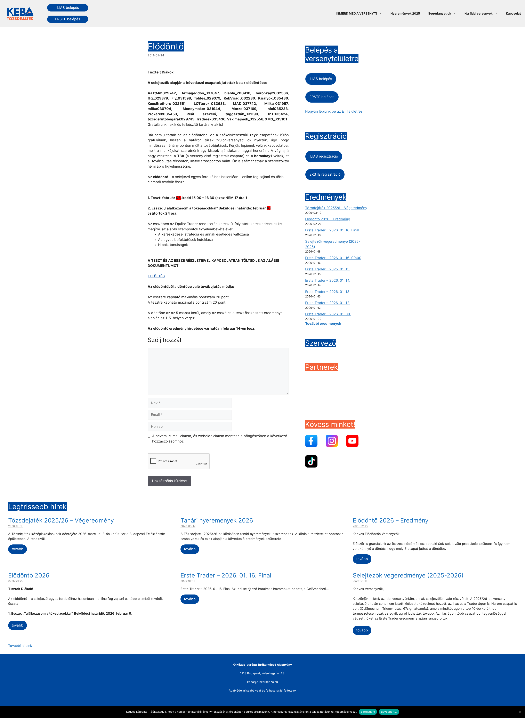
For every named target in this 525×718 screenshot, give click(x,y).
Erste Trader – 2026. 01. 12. (327, 303)
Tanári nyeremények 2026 (216, 520)
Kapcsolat (513, 13)
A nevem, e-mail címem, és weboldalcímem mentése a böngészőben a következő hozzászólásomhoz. (219, 438)
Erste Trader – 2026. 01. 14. (327, 280)
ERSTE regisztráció (324, 174)
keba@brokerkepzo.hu (262, 682)
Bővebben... (389, 711)
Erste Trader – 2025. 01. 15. (327, 269)
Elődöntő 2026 (28, 575)
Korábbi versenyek (479, 13)
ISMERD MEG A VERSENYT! (356, 13)
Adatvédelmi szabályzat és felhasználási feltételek (262, 690)
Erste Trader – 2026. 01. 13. (327, 292)
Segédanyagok (439, 13)
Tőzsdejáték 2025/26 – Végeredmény (336, 208)
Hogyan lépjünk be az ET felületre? (334, 111)
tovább (17, 549)
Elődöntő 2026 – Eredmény (327, 219)
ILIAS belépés (67, 8)
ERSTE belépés (67, 19)
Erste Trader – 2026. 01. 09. (328, 314)
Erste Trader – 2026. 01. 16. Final (332, 230)
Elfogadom (368, 711)
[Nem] (520, 712)
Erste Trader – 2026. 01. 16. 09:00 (333, 258)
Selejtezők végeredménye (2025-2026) (408, 575)
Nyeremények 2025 (405, 13)
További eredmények (323, 323)
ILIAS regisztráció (323, 156)
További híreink (20, 646)
